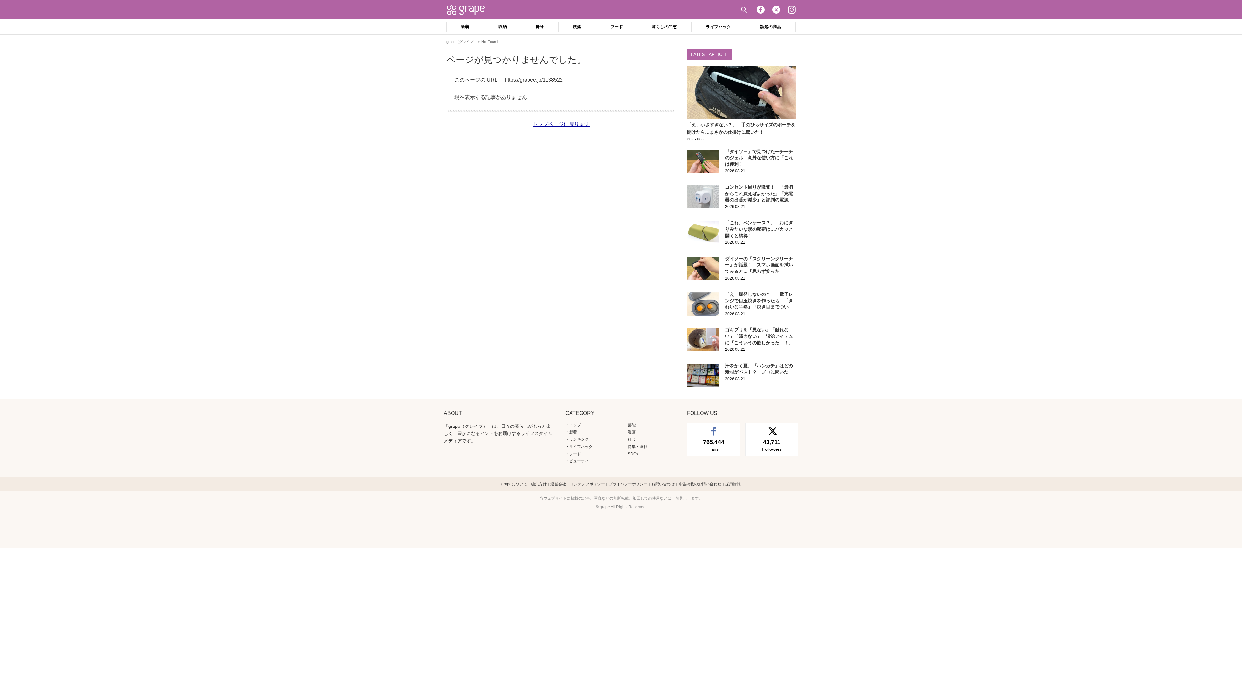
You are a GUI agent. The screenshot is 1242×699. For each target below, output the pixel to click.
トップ (575, 425)
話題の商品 (770, 26)
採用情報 (733, 484)
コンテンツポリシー (587, 484)
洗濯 (577, 26)
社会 (632, 439)
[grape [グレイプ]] (469, 10)
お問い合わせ (663, 484)
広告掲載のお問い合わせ (700, 484)
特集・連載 (637, 446)
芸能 (632, 425)
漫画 (632, 432)
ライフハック (718, 26)
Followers (772, 445)
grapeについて (514, 484)
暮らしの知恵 (664, 26)
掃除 (540, 26)
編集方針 (539, 484)
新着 (465, 26)
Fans (713, 445)
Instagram (792, 10)
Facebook (761, 10)
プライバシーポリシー (628, 484)
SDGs (633, 454)
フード (616, 26)
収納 (502, 26)
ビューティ (579, 461)
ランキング (579, 439)
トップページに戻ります (561, 124)
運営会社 (558, 484)
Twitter (776, 10)
